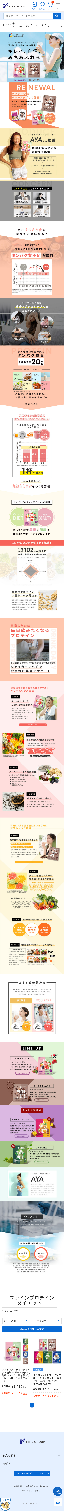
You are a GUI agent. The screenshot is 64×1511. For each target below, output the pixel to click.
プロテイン (38, 24)
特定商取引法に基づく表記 (38, 1486)
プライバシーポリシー (32, 1491)
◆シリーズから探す (21, 24)
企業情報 (18, 1486)
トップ (6, 24)
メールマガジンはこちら (32, 1473)
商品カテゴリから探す (32, 1329)
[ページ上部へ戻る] (58, 1502)
